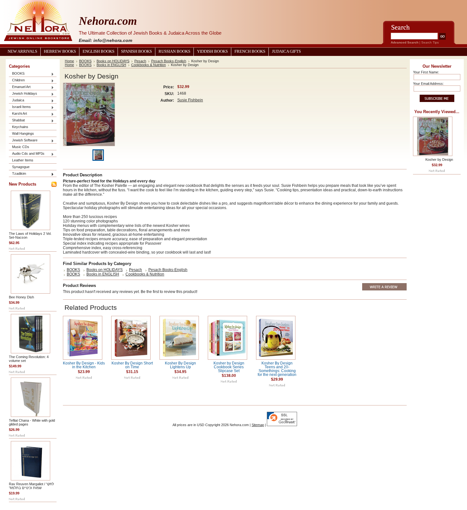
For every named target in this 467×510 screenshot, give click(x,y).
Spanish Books (136, 51)
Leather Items (22, 160)
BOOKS (16, 73)
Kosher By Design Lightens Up (180, 365)
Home (69, 61)
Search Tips (430, 42)
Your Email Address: (428, 83)
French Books (249, 51)
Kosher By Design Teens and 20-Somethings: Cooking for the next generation (277, 369)
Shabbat (17, 120)
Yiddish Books (212, 51)
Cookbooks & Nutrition (148, 65)
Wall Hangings (23, 133)
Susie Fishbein (190, 100)
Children (17, 80)
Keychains (20, 127)
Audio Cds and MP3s (26, 154)
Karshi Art (18, 114)
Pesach (140, 61)
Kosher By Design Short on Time (132, 365)
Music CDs (20, 147)
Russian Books (174, 51)
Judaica (16, 100)
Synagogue (21, 167)
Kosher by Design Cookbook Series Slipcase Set (228, 367)
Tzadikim (17, 174)
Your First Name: (426, 72)
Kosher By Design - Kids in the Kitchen (84, 365)
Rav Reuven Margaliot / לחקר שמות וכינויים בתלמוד (31, 486)
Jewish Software (23, 140)
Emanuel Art (19, 87)
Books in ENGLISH (111, 65)
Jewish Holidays (23, 94)
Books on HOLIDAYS (113, 61)
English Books (98, 51)
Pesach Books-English (168, 61)
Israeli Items (20, 107)
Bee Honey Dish (21, 297)
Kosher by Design (439, 159)
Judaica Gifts (286, 51)
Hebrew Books (60, 51)
